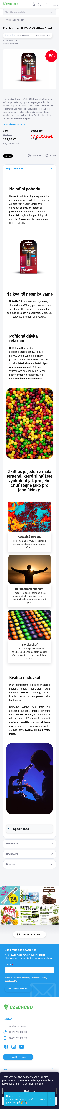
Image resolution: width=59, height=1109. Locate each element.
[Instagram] (13, 1046)
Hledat (52, 12)
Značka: (10, 43)
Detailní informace (12, 124)
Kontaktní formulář (18, 1057)
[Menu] (55, 4)
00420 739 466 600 (18, 1032)
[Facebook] (5, 1046)
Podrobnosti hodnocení (41, 35)
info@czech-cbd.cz (18, 1026)
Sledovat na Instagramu (32, 934)
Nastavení (29, 1091)
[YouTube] (21, 1046)
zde (41, 1083)
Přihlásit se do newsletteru (18, 989)
